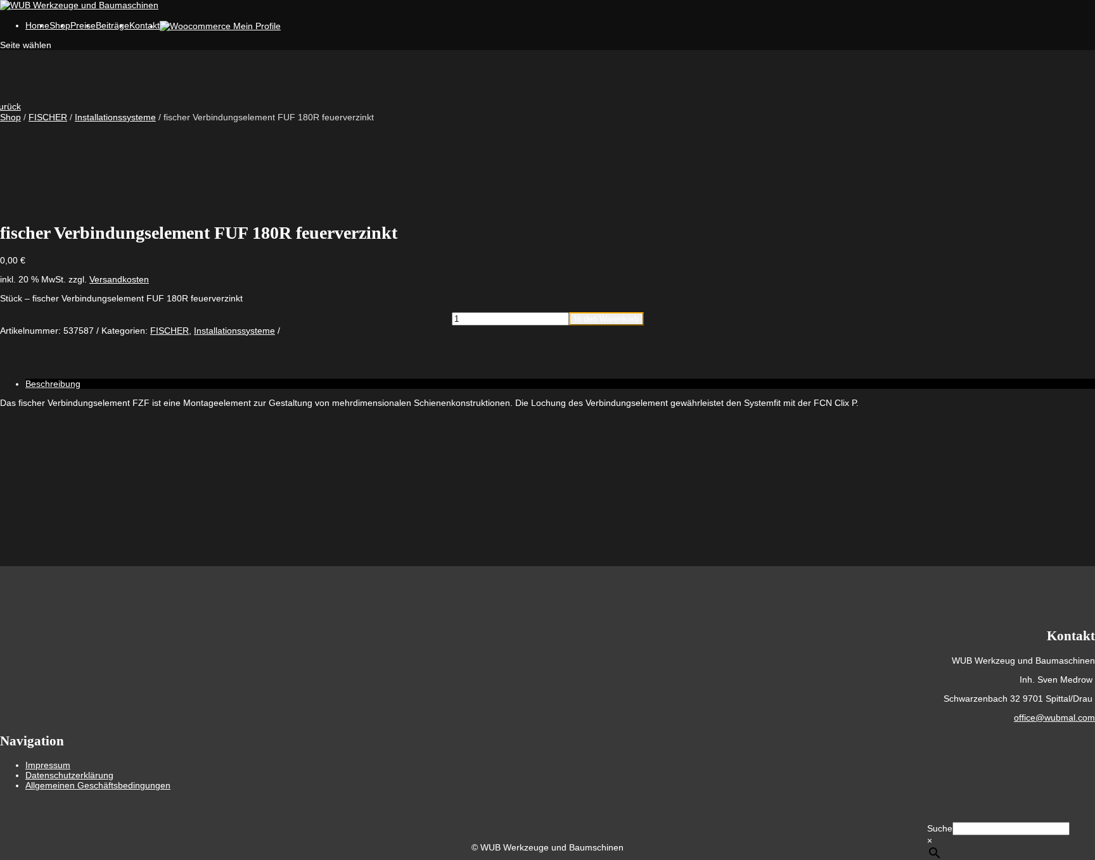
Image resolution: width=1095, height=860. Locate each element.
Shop (10, 117)
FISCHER (48, 117)
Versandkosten (119, 279)
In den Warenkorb (606, 319)
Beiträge (112, 25)
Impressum (47, 765)
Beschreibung (52, 384)
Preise (83, 25)
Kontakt (144, 25)
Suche (939, 828)
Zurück (10, 106)
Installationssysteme (115, 117)
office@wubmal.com (1054, 717)
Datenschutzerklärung (69, 775)
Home (37, 25)
